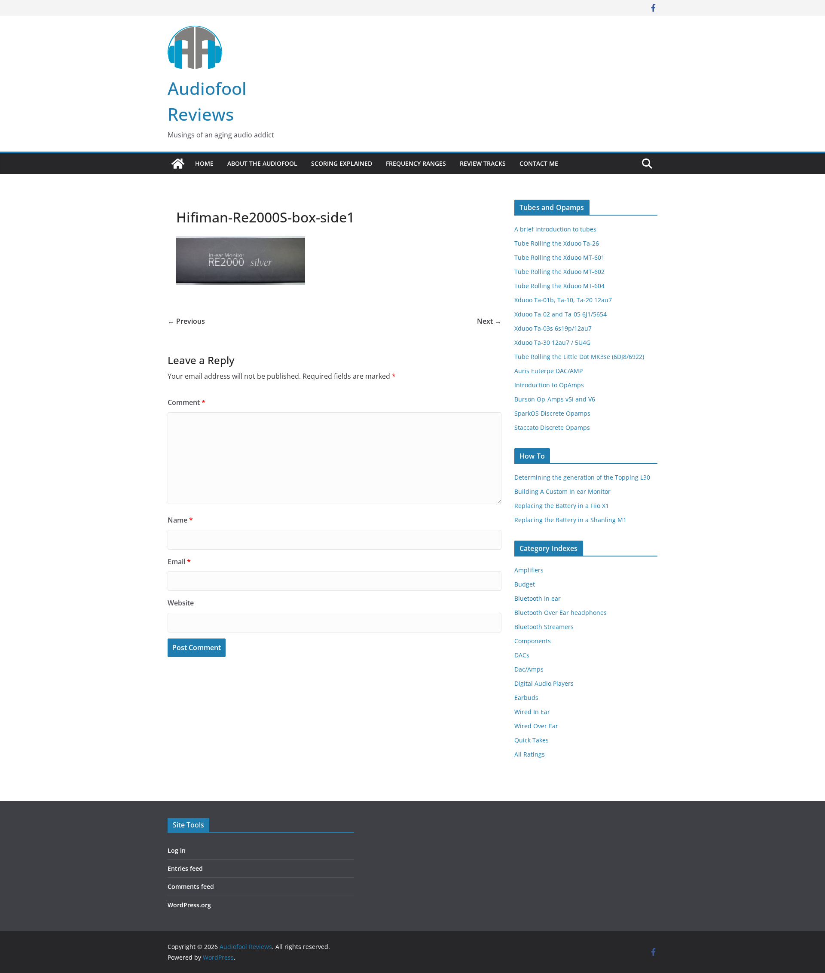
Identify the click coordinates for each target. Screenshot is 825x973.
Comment (186, 402)
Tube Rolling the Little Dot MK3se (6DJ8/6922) (579, 357)
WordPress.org (189, 905)
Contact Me (538, 163)
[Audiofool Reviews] (178, 163)
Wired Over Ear (536, 726)
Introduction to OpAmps (549, 385)
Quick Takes (531, 740)
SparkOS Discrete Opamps (552, 413)
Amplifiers (529, 570)
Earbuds (526, 697)
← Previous (186, 321)
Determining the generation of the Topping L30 (582, 477)
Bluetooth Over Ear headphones (560, 612)
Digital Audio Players (544, 683)
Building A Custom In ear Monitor (562, 491)
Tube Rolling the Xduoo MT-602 (559, 272)
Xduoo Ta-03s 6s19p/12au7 (553, 328)
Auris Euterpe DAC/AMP (548, 371)
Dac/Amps (529, 669)
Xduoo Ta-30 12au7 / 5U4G (552, 342)
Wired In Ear (532, 712)
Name (180, 520)
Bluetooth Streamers (544, 627)
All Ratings (529, 754)
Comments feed (191, 886)
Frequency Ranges (416, 163)
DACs (521, 655)
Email (179, 561)
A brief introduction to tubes (555, 229)
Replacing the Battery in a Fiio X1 (561, 506)
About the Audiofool (262, 163)
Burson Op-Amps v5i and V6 (554, 399)
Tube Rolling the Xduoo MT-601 (559, 257)
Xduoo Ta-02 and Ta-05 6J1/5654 (560, 314)
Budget (524, 584)
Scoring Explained (341, 163)
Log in (177, 850)
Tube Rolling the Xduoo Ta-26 (556, 243)
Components (532, 641)
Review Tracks (483, 163)
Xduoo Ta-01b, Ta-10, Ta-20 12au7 (563, 300)
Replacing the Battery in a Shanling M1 (570, 520)
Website (181, 603)
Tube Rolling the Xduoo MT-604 (559, 286)
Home (204, 163)
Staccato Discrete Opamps (552, 427)
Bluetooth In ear (537, 598)
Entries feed (185, 868)
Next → (489, 321)
